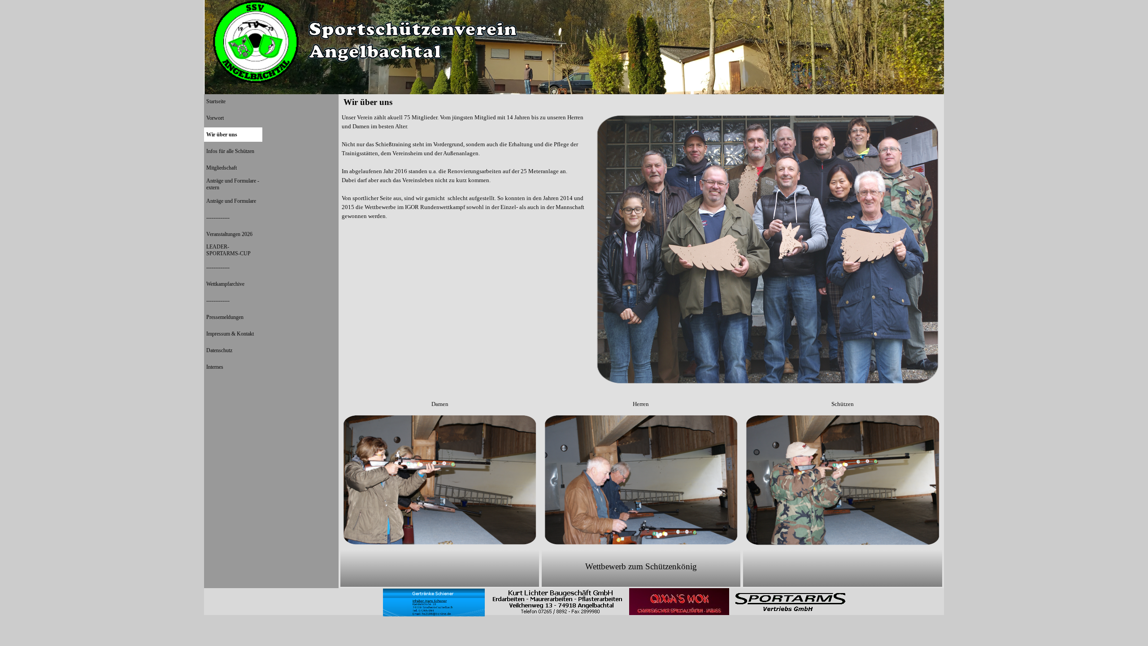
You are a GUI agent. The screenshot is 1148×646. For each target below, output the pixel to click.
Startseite (216, 101)
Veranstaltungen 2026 (229, 234)
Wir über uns (221, 134)
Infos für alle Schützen (230, 151)
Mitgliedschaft (221, 168)
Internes (214, 367)
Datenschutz (219, 350)
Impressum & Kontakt (230, 334)
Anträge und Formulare (231, 201)
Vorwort (215, 118)
